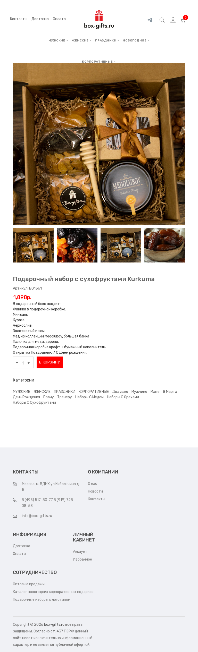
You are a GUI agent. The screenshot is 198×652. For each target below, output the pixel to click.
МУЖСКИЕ (57, 40)
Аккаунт (80, 551)
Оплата (19, 554)
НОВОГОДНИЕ (135, 40)
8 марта (170, 391)
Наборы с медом (89, 397)
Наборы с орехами (123, 397)
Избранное (82, 559)
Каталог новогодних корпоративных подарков (53, 592)
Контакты (18, 19)
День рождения (26, 397)
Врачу (48, 397)
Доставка (21, 546)
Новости (95, 491)
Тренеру (64, 397)
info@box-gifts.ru (37, 516)
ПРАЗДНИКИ (106, 40)
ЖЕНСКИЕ (80, 40)
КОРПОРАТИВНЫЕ (98, 61)
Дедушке (120, 391)
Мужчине (139, 391)
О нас (92, 483)
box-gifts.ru (54, 624)
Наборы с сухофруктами (34, 402)
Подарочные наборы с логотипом (41, 599)
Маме (155, 391)
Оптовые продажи (29, 584)
